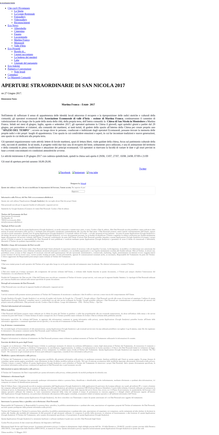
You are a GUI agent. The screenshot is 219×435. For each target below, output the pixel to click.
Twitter (142, 168)
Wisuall (83, 183)
